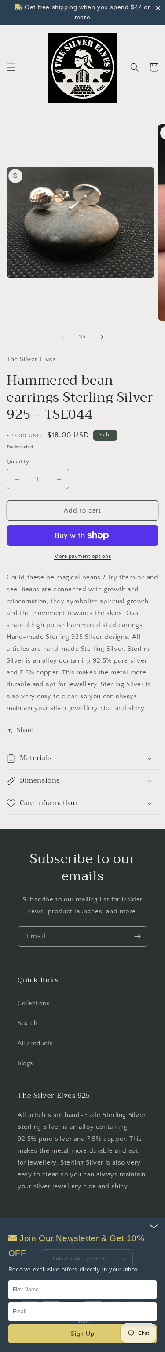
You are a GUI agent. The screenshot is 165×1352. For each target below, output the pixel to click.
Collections (34, 1003)
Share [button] (25, 730)
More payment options (82, 556)
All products (35, 1043)
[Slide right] (102, 337)
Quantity (18, 461)
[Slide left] (63, 337)
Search (28, 1023)
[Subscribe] (137, 936)
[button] (11, 67)
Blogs (25, 1063)
